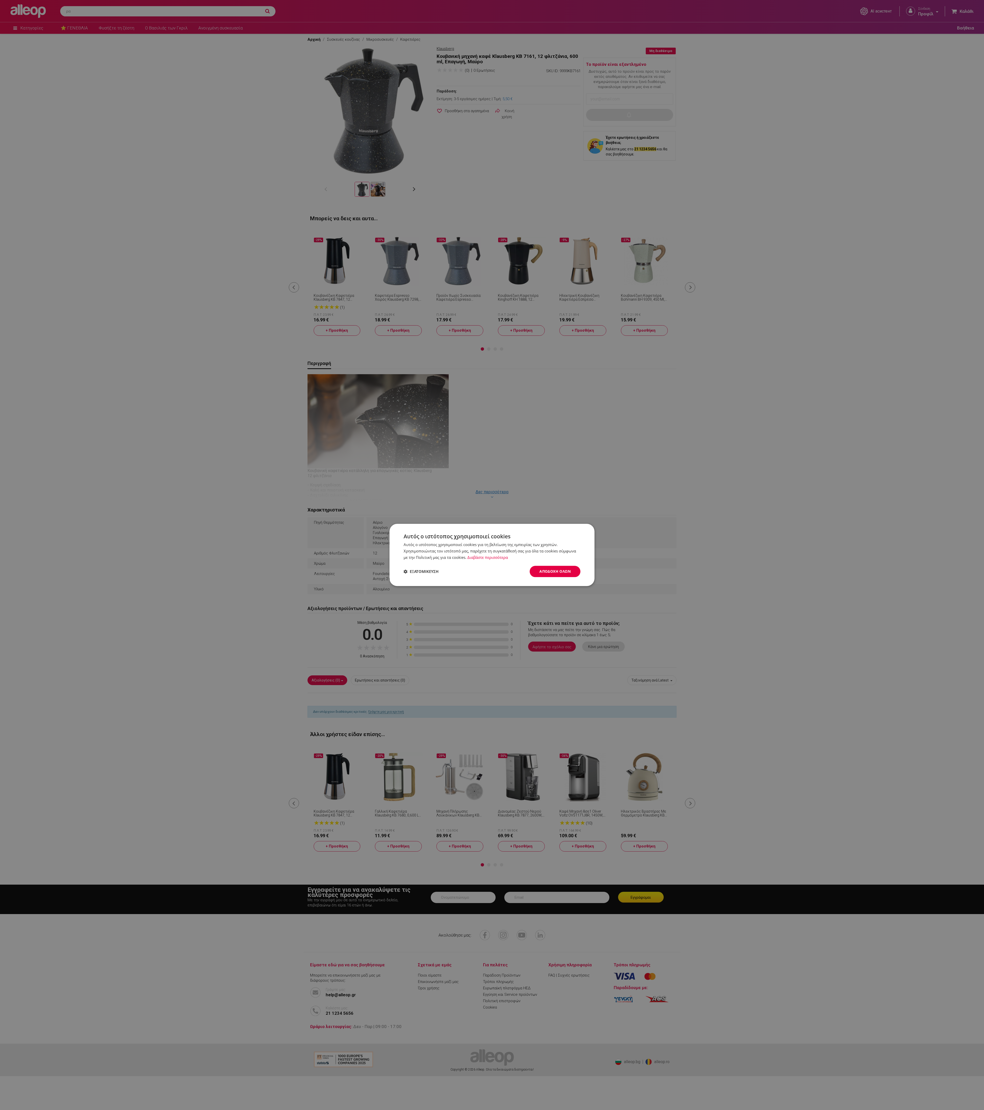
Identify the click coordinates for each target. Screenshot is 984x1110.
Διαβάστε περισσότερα (487, 557)
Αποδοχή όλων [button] (555, 571)
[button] (421, 571)
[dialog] (492, 555)
